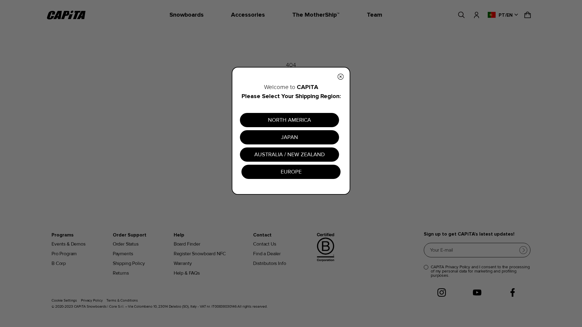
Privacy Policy (353, 237)
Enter (350, 218)
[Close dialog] (401, 111)
